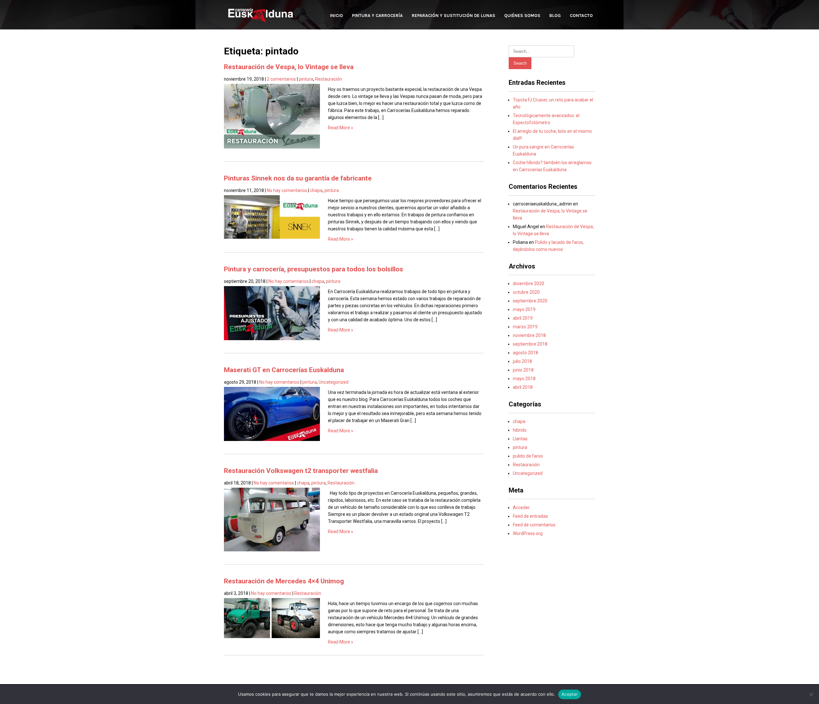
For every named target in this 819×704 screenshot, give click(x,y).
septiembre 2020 (530, 300)
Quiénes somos (522, 15)
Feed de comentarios (534, 524)
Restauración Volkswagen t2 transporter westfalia (301, 471)
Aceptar (569, 694)
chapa (316, 190)
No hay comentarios (287, 190)
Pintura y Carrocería (377, 15)
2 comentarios (281, 79)
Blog (555, 15)
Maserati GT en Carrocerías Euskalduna (284, 370)
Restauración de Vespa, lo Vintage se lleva (289, 67)
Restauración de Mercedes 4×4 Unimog (284, 581)
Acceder (521, 507)
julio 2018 (522, 361)
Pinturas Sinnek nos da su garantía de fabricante (298, 178)
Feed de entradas (530, 516)
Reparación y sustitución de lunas (453, 15)
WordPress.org (528, 533)
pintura (306, 79)
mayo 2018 (524, 378)
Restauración (328, 79)
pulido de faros (528, 456)
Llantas (520, 438)
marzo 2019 (525, 326)
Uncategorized (333, 382)
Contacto (581, 15)
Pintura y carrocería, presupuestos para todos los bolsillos (313, 269)
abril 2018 (523, 387)
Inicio (336, 15)
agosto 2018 (525, 352)
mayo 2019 (524, 309)
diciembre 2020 (528, 283)
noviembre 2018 (529, 335)
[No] (811, 694)
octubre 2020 (526, 292)
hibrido (520, 430)
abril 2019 (523, 318)
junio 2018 (523, 369)
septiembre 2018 (530, 344)
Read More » (340, 127)
